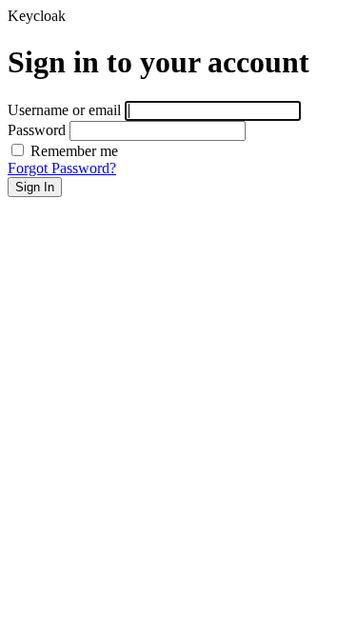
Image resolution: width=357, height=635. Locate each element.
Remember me (72, 151)
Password (37, 130)
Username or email (64, 110)
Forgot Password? (62, 168)
